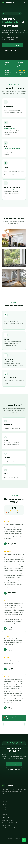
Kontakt (4, 809)
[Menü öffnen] (24, 2)
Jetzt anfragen (13, 764)
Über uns (4, 804)
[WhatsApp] (24, 840)
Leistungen (4, 807)
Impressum (10, 838)
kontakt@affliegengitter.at (8, 827)
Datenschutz (17, 838)
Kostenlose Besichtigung (11, 45)
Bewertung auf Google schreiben (13, 717)
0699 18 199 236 (11, 50)
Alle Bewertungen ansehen (14, 724)
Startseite (4, 801)
